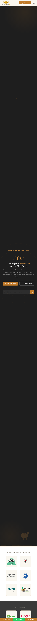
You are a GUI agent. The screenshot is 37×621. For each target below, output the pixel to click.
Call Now (32, 619)
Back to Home (11, 283)
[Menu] (33, 3)
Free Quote (6, 619)
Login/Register (25, 3)
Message (20, 619)
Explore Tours (28, 283)
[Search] (32, 292)
